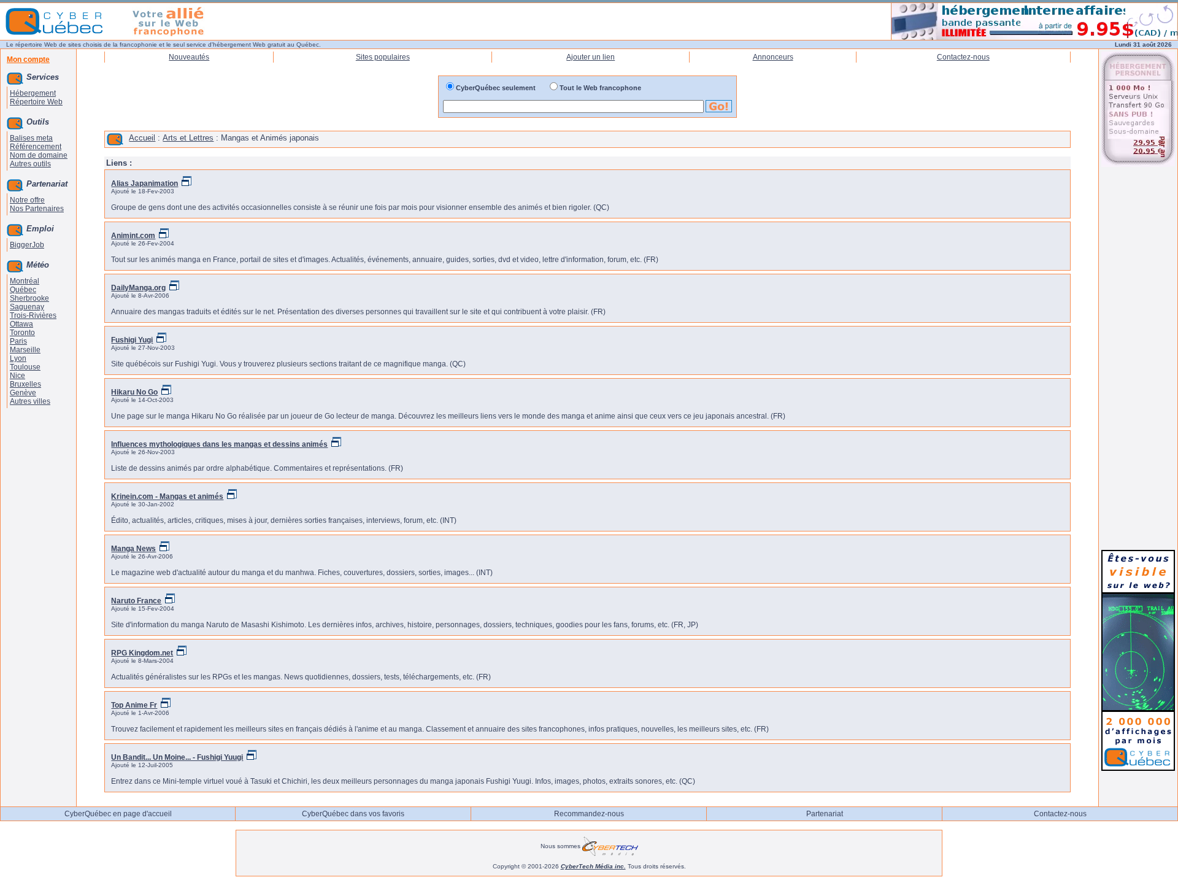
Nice (17, 375)
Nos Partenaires (37, 208)
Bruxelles (25, 384)
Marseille (25, 350)
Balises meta (31, 138)
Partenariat (824, 814)
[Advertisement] (1138, 357)
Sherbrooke (29, 298)
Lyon (18, 358)
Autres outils (30, 164)
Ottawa (21, 324)
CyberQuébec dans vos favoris (353, 814)
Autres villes (30, 401)
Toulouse (25, 367)
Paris (18, 341)
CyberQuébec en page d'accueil (118, 814)
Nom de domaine (38, 155)
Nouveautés (189, 57)
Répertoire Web (36, 102)
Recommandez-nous (589, 814)
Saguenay (27, 307)
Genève (23, 392)
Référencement (35, 146)
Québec (23, 289)
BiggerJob (27, 245)
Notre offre (27, 200)
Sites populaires (383, 57)
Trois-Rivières (33, 315)
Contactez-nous (963, 57)
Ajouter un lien (590, 57)
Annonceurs (773, 57)
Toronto (22, 332)
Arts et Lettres (188, 137)
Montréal (24, 281)
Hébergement (33, 93)
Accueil (142, 137)
